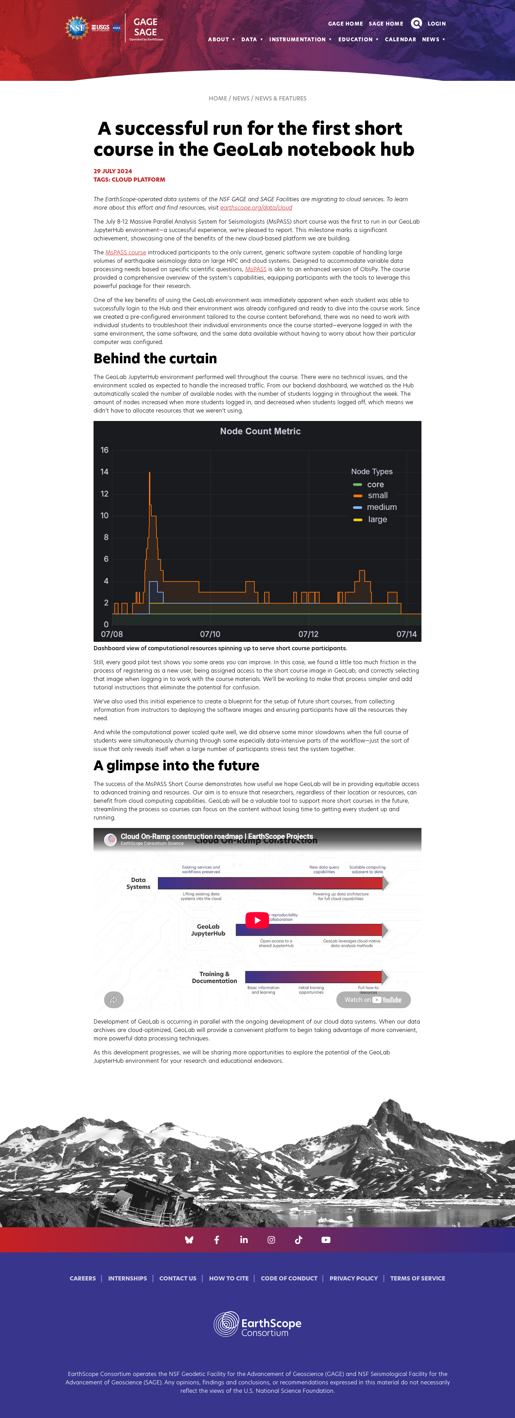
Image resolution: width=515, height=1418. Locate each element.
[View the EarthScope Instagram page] (271, 1240)
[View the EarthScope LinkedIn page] (244, 1240)
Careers (83, 1279)
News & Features (281, 99)
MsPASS (256, 270)
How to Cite (229, 1279)
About (218, 40)
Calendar (400, 40)
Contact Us (178, 1279)
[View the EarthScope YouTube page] (326, 1240)
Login (437, 24)
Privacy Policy (354, 1279)
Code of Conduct (289, 1279)
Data (249, 40)
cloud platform (138, 180)
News (430, 40)
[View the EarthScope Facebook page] (216, 1240)
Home (218, 99)
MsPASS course (125, 253)
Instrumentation (297, 40)
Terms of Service (417, 1279)
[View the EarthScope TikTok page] (298, 1240)
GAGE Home (346, 24)
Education (355, 40)
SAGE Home (386, 24)
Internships (127, 1279)
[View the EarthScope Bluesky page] (189, 1240)
